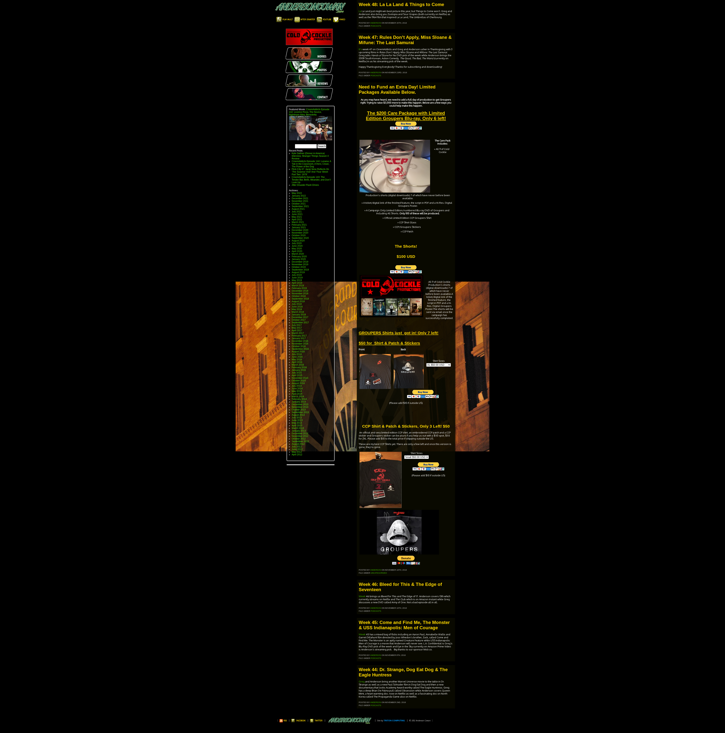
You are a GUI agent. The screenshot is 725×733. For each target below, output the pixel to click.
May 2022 (297, 193)
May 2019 (297, 280)
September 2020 (300, 238)
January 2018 (299, 314)
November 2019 (300, 264)
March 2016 (298, 364)
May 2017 (297, 328)
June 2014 (297, 388)
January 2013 (299, 431)
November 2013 (300, 407)
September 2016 (300, 349)
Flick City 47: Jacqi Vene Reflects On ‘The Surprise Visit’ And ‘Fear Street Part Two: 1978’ (310, 172)
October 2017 (299, 320)
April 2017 (297, 330)
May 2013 (297, 423)
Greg (362, 681)
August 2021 (298, 209)
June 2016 (297, 357)
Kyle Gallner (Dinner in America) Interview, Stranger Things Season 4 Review (310, 156)
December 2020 (300, 230)
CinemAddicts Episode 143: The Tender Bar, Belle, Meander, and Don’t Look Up (311, 180)
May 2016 (297, 359)
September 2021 (300, 206)
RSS (285, 720)
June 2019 (297, 277)
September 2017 (300, 322)
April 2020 (297, 251)
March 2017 (298, 333)
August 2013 (298, 415)
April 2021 (297, 219)
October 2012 (299, 438)
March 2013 (298, 428)
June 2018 (297, 306)
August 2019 (298, 272)
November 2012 (300, 436)
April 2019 (297, 283)
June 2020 (297, 246)
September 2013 (300, 412)
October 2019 (299, 267)
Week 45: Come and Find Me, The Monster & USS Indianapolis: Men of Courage (404, 625)
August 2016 (298, 351)
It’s (360, 49)
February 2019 (299, 288)
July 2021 (297, 211)
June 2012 (297, 449)
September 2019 (300, 269)
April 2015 (297, 375)
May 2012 (297, 452)
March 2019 (298, 285)
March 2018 (298, 312)
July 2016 (297, 354)
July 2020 (297, 243)
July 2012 (297, 446)
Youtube (327, 19)
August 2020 (298, 240)
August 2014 (298, 383)
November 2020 (300, 232)
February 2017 (299, 335)
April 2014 (297, 394)
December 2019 (300, 261)
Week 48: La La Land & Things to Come (401, 4)
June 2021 (297, 214)
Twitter (318, 720)
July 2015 (297, 372)
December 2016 (300, 341)
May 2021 (297, 217)
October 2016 (299, 346)
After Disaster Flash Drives (305, 185)
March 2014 (298, 396)
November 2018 (300, 293)
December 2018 (300, 291)
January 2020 (299, 259)
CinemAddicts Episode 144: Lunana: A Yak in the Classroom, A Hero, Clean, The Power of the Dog (311, 164)
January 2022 (299, 195)
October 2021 (299, 203)
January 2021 (299, 227)
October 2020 (299, 235)
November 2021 (300, 201)
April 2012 (297, 454)
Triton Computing (394, 720)
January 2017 (299, 338)
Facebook (301, 720)
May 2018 (297, 309)
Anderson (375, 23)
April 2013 (297, 425)
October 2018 (299, 296)
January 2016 (299, 370)
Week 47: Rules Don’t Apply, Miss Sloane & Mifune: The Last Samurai (405, 40)
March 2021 (298, 222)
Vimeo (342, 19)
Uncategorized (379, 573)
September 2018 (300, 298)
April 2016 (297, 362)
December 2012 (300, 433)
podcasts (376, 26)
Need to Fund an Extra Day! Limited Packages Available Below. (397, 89)
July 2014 (297, 386)
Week (362, 596)
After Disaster (307, 19)
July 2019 (297, 275)
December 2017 (300, 317)
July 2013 (297, 417)
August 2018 (298, 301)
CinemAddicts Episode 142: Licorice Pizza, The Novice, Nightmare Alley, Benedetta (309, 112)
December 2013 (300, 404)
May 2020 (297, 248)
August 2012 (298, 444)
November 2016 (300, 343)
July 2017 (297, 325)
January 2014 (299, 401)
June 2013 (297, 420)
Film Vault (287, 19)
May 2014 (297, 391)
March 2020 (298, 254)
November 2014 (300, 378)
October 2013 (299, 409)
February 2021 (299, 225)
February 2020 (299, 256)
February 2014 (299, 399)
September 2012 (300, 441)
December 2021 (300, 198)
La (360, 11)
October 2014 (299, 380)
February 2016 (299, 367)
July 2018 (297, 304)
